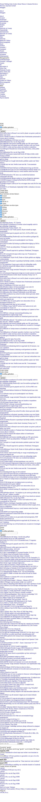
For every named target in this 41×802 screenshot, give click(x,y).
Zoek (11, 4)
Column (4, 209)
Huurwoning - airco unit (10, 549)
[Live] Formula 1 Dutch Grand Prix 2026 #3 (16, 564)
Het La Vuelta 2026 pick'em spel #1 (13, 603)
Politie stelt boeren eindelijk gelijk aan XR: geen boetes (19, 143)
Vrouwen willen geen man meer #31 (14, 547)
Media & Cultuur (5, 40)
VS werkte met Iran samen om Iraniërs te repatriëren (18, 147)
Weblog (6, 4)
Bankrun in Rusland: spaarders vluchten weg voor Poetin (19, 145)
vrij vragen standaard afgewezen (12, 563)
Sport (1, 44)
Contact (2, 92)
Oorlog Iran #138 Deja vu (10, 622)
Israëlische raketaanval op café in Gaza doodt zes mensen (20, 496)
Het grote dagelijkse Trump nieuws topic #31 (16, 681)
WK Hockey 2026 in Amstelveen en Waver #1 (17, 709)
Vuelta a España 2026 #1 (10, 712)
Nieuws (24, 4)
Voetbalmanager (5, 59)
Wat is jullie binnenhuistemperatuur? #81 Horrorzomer (19, 702)
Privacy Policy (20, 789)
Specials (8, 6)
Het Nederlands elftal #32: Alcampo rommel (16, 679)
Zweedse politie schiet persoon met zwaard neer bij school (20, 559)
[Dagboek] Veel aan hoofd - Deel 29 (13, 599)
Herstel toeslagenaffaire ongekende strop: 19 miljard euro (20, 677)
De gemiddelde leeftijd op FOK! (12, 656)
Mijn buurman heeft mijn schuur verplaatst (15, 556)
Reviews (35, 4)
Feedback (3, 96)
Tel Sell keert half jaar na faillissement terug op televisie (19, 168)
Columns (29, 4)
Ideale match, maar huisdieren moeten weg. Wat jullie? (19, 688)
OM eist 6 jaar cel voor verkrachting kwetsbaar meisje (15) (20, 169)
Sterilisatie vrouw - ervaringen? (12, 604)
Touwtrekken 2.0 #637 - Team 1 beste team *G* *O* (18, 643)
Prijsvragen (3, 91)
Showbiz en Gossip (6, 28)
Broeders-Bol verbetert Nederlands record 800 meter (18, 292)
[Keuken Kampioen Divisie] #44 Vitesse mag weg (18, 615)
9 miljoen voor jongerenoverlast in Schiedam (16, 700)
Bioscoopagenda (5, 42)
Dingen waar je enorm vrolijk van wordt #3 (16, 582)
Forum (2, 4)
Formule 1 (3, 47)
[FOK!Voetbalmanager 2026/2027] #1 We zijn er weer (19, 632)
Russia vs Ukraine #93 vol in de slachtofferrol (16, 577)
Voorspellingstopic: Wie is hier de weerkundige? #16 (18, 594)
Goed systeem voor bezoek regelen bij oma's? (16, 658)
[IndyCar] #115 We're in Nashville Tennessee (16, 722)
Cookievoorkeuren (31, 789)
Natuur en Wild (7, 578)
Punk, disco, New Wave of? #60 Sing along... (16, 611)
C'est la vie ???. (7, 714)
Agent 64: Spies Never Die (10, 339)
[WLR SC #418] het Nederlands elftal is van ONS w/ (19, 566)
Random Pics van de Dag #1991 (12, 142)
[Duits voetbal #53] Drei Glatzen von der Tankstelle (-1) (19, 557)
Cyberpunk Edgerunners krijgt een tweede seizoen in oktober (20, 273)
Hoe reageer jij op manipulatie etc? (12, 597)
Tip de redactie (4, 98)
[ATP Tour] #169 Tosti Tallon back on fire (15, 736)
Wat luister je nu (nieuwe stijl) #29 (13, 683)
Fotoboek (3, 89)
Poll (3, 215)
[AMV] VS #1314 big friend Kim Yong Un (16, 606)
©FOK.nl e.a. (4, 792)
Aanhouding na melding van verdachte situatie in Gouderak (22, 764)
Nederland (3, 19)
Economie (3, 23)
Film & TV (3, 75)
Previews (3, 6)
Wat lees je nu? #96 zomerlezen (12, 538)
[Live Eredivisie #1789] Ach (11, 630)
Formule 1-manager (6, 61)
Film (1, 37)
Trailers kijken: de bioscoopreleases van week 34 (17, 287)
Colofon (2, 94)
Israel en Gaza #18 (8, 672)
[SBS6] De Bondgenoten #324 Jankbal (14, 617)
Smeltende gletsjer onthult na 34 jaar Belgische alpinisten (19, 178)
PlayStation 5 (4, 73)
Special (4, 213)
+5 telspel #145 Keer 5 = (10, 719)
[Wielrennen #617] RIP (10, 686)
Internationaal (4, 21)
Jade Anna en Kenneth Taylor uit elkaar (14, 554)
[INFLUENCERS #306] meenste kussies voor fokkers (19, 561)
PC (1, 65)
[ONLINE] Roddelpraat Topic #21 (13, 689)
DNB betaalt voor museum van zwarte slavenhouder (18, 662)
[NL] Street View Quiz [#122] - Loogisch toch (17, 684)
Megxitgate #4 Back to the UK (12, 738)
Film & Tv (5, 201)
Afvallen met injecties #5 (10, 676)
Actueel (2, 18)
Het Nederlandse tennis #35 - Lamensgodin (16, 742)
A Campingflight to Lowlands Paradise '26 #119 (17, 552)
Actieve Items (17, 4)
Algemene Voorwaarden (7, 789)
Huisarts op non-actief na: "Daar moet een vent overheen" (22, 761)
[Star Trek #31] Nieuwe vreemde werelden (15, 592)
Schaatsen (3, 54)
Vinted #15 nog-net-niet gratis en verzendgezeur (17, 698)
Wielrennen (3, 52)
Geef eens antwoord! (8, 710)
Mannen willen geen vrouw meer (13, 660)
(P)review (5, 211)
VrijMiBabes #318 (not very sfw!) (12, 140)
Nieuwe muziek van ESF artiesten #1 (14, 596)
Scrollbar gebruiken (8, 127)
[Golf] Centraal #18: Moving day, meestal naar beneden (19, 623)
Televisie (2, 39)
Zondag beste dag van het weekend (12, 304)
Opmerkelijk (4, 30)
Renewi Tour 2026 (8, 724)
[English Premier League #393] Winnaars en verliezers (19, 648)
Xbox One (3, 68)
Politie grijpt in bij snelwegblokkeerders (15, 613)
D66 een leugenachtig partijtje (11, 512)
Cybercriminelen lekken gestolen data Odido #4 (17, 740)
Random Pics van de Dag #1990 (12, 152)
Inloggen (2, 7)
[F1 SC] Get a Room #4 (10, 629)
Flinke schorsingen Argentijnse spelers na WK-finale (18, 290)
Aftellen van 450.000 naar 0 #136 (13, 721)
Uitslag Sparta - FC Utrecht (10, 222)
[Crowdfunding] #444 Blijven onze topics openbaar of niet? (20, 584)
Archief (13, 6)
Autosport (3, 49)
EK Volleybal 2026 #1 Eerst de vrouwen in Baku (17, 707)
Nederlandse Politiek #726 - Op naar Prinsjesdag (17, 571)
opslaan (3, 131)
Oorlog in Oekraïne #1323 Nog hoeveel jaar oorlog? (18, 568)
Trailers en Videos (5, 80)
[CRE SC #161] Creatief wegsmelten (13, 646)
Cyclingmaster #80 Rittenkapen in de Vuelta (16, 601)
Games (2, 63)
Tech (1, 26)
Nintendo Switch (5, 70)
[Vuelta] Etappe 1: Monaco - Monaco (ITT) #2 (17, 580)
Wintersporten (4, 56)
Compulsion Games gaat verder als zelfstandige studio (18, 264)
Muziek (2, 35)
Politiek (2, 25)
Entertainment (4, 32)
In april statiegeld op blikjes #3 (12, 731)
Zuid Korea (5, 644)
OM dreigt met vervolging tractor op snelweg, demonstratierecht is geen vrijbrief (16, 483)
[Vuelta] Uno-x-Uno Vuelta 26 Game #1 (14, 589)
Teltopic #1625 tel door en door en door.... (15, 667)
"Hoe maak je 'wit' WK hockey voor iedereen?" (17, 570)
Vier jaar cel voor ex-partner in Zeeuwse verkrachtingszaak (20, 674)
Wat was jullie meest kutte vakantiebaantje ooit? (17, 634)
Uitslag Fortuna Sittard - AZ (10, 228)
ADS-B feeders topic (9, 551)
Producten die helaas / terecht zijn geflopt (15, 537)
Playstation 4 (4, 66)
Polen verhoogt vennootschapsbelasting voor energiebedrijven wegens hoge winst (16, 314)
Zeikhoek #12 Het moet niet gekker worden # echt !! (18, 729)
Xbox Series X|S (5, 72)
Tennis (2, 51)
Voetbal (2, 46)
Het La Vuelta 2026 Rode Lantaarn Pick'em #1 (16, 590)
